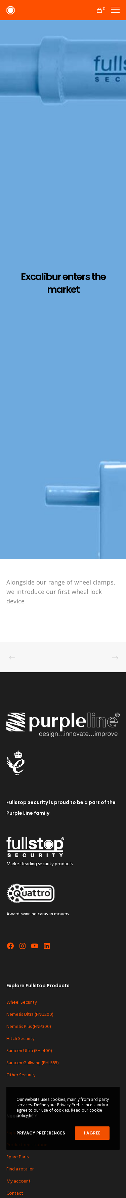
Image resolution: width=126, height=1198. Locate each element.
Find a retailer (20, 1169)
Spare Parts (17, 1157)
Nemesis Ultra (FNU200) (29, 1015)
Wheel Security (21, 1002)
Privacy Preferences (40, 1133)
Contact (14, 1193)
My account (18, 1181)
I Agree (92, 1133)
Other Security (21, 1075)
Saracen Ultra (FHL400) (29, 1051)
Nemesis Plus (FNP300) (28, 1027)
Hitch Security (20, 1039)
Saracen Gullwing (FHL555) (32, 1063)
